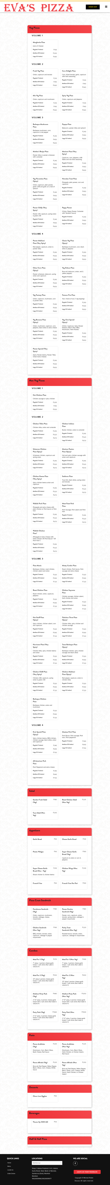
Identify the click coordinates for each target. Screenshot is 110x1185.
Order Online (11, 1173)
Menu (9, 1166)
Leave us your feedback (87, 1172)
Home (9, 1163)
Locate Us (10, 1170)
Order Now (93, 7)
